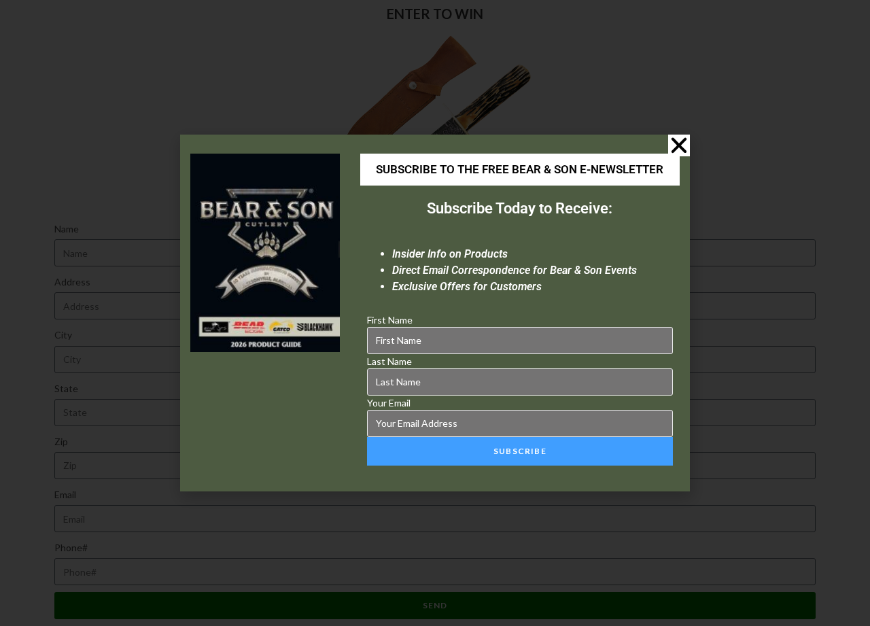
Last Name (389, 361)
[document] (435, 313)
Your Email (389, 402)
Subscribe (519, 451)
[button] (679, 145)
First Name (390, 320)
